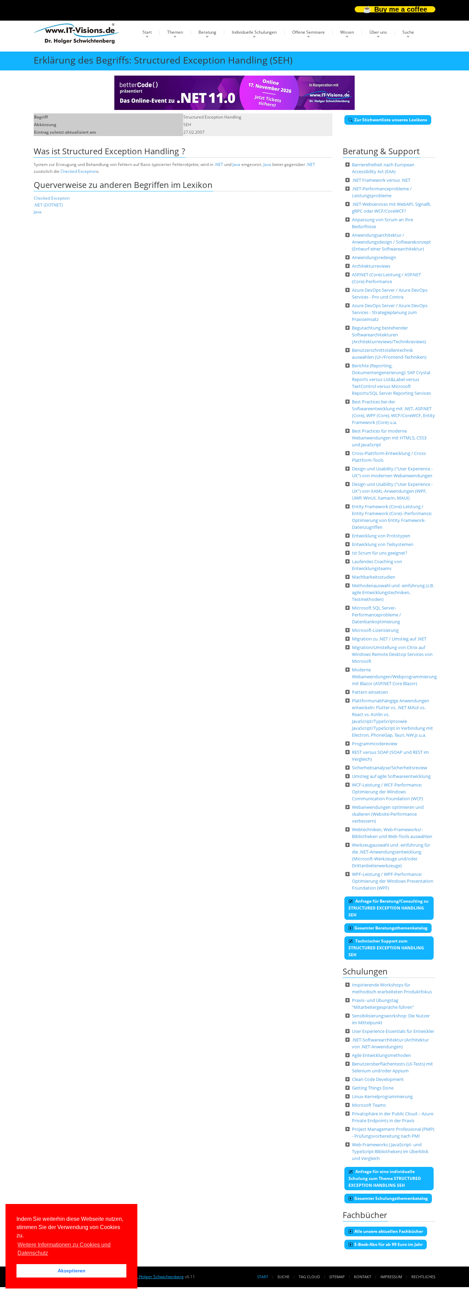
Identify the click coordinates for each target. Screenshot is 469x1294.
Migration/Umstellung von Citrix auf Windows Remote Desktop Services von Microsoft (392, 654)
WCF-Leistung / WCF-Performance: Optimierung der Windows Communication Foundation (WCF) (387, 792)
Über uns (378, 32)
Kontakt (362, 1276)
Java (236, 164)
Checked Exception (78, 171)
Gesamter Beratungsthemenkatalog (390, 928)
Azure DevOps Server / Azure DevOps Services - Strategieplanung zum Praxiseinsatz (389, 312)
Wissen (347, 32)
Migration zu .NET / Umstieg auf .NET (389, 639)
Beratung (207, 32)
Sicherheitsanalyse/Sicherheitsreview (389, 768)
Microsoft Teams (369, 1105)
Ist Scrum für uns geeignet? (379, 553)
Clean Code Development (378, 1079)
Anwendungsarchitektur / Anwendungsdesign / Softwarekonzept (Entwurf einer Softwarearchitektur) (391, 242)
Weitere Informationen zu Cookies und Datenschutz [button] (64, 1249)
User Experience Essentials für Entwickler (393, 1031)
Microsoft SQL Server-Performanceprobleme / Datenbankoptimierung (376, 615)
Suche (408, 32)
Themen (175, 32)
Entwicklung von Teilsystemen (382, 544)
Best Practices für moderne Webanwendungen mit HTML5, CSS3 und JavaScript (389, 438)
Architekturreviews (371, 266)
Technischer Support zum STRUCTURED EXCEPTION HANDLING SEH (386, 948)
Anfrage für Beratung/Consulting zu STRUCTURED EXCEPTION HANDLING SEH (388, 908)
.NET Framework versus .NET (381, 180)
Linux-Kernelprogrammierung (382, 1096)
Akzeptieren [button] (71, 1270)
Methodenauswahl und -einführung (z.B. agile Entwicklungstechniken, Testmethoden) (393, 592)
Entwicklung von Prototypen (381, 536)
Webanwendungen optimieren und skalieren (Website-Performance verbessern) (388, 814)
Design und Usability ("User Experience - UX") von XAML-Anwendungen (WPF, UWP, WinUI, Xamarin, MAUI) (392, 491)
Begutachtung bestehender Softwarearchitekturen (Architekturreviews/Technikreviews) (389, 335)
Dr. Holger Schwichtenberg (158, 1277)
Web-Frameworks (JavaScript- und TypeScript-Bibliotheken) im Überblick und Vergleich (390, 1151)
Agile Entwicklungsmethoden (381, 1055)
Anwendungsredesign (374, 257)
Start (147, 32)
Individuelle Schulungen (254, 32)
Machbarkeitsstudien (373, 577)
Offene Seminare (308, 32)
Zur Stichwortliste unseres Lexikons (390, 120)
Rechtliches (423, 1276)
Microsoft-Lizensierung (375, 630)
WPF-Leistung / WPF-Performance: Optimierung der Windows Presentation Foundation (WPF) (392, 881)
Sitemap (337, 1276)
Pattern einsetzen (370, 692)
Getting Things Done (372, 1088)
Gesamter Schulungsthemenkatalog (391, 1198)
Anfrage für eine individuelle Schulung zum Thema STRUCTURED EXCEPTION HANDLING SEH (384, 1178)
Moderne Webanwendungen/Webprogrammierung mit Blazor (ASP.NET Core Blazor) (394, 677)
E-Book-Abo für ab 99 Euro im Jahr (388, 1244)
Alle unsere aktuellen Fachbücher (388, 1231)
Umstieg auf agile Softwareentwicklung (391, 776)
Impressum (391, 1276)
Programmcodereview (374, 743)
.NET (218, 164)
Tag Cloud (309, 1276)
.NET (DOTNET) (48, 205)
